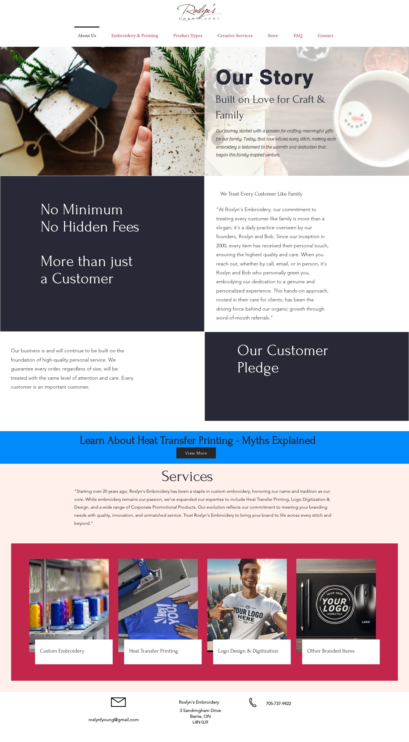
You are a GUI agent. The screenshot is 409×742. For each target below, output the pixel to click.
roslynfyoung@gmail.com (113, 719)
